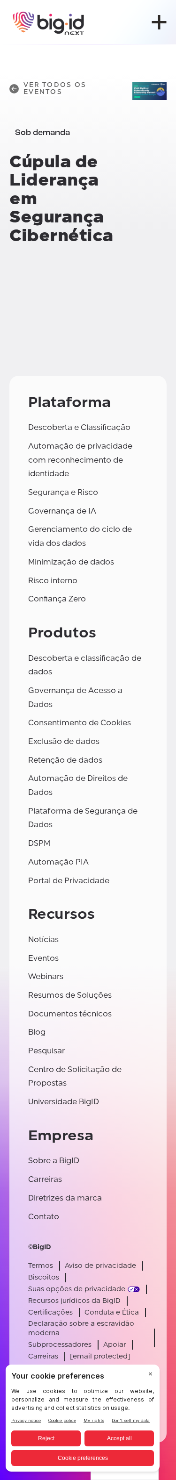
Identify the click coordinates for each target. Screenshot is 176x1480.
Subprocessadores (60, 1345)
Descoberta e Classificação (79, 427)
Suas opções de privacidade (76, 1289)
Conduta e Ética (111, 1312)
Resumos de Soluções (70, 995)
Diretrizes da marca (65, 1198)
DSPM (39, 843)
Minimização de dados (71, 562)
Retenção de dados (65, 760)
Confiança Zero (57, 598)
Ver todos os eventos (54, 88)
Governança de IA (62, 511)
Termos (40, 1266)
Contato (43, 1216)
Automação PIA (58, 862)
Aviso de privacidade (100, 1266)
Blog (37, 1032)
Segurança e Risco (63, 492)
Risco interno (52, 580)
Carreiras (45, 1179)
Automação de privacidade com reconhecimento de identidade (80, 460)
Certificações (50, 1312)
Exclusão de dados (63, 741)
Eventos (43, 958)
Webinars (45, 976)
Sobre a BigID (53, 1160)
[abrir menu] (159, 22)
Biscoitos (43, 1277)
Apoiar (114, 1345)
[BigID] (48, 22)
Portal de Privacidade (68, 880)
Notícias (43, 939)
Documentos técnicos (70, 1013)
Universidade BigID (63, 1101)
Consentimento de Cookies (79, 722)
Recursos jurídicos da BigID (74, 1301)
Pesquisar (46, 1050)
